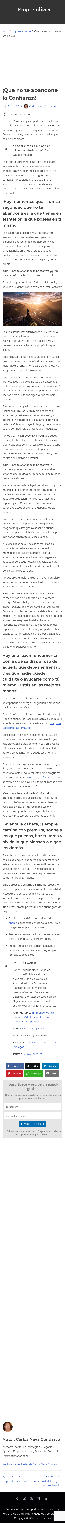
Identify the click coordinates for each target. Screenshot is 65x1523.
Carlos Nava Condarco (42, 106)
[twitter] (24, 1499)
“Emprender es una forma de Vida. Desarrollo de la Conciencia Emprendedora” (33, 1017)
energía (13, 922)
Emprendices (43, 1518)
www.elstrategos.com (32, 1028)
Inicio (6, 31)
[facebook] (17, 1499)
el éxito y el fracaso (40, 777)
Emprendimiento (21, 31)
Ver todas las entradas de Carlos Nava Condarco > (32, 1464)
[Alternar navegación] (32, 20)
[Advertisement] (32, 62)
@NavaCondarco (32, 1054)
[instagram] (38, 1499)
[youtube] (31, 1499)
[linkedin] (45, 1499)
